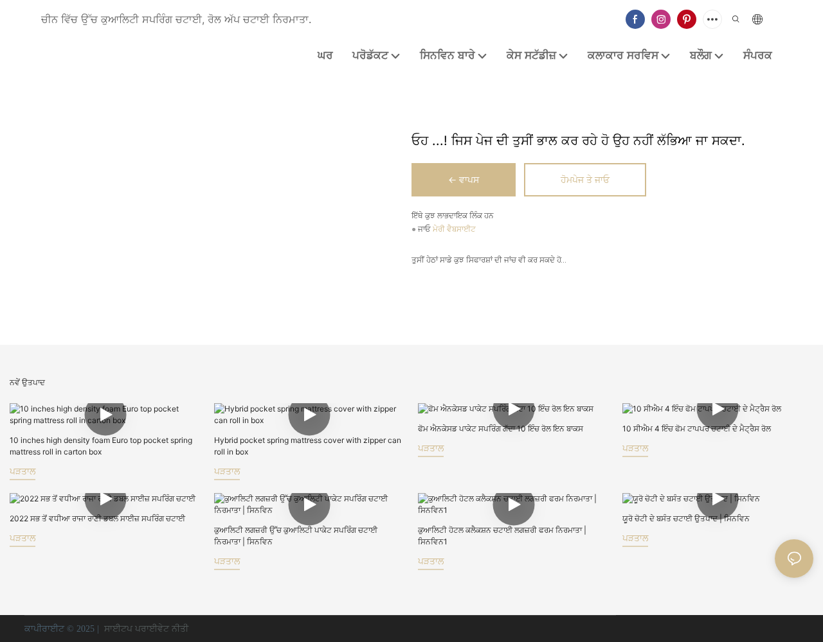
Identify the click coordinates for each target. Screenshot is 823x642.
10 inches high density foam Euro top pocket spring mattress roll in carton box (101, 445)
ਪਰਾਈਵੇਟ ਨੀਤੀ (161, 629)
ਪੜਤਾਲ (22, 470)
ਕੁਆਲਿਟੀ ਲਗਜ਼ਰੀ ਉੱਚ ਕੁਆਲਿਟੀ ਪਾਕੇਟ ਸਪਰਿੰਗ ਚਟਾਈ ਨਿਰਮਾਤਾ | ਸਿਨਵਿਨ (295, 535)
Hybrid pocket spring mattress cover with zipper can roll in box (307, 445)
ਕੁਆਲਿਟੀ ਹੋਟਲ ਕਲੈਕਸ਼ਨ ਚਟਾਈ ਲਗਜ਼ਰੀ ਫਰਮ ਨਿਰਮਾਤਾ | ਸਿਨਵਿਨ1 (502, 535)
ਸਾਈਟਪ (118, 629)
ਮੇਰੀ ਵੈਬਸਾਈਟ (454, 229)
